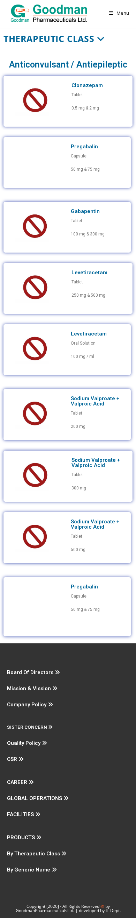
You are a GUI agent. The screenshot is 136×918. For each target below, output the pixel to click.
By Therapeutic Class (34, 853)
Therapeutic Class (50, 38)
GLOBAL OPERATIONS (35, 798)
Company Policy (27, 704)
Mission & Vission (29, 688)
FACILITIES (21, 814)
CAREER (18, 782)
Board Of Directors (31, 672)
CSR (12, 759)
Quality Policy (24, 743)
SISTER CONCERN (27, 727)
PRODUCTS (21, 837)
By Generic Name (29, 870)
